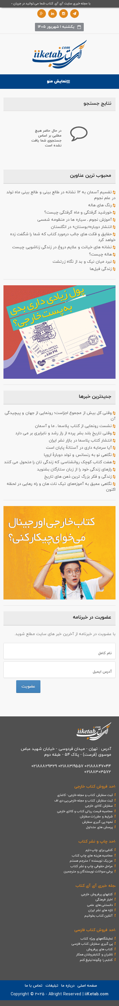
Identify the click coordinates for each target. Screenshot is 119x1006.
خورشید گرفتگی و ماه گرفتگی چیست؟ (78, 212)
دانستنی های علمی (99, 905)
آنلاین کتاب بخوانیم (98, 915)
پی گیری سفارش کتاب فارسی (92, 943)
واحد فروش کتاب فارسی (95, 930)
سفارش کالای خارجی (98, 805)
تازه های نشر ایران (100, 910)
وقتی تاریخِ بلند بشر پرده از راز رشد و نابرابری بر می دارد (64, 433)
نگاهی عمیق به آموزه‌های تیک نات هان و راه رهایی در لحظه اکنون (61, 486)
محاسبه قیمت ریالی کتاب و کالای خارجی (85, 811)
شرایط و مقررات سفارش (96, 816)
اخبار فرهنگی (104, 899)
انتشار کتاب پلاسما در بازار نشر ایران (81, 440)
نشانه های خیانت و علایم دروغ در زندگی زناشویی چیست (62, 247)
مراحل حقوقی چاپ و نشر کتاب (91, 866)
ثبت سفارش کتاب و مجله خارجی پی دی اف (83, 800)
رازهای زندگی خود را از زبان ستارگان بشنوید (75, 469)
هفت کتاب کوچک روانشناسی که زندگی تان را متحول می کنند (58, 462)
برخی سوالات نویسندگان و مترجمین (88, 871)
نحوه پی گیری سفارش (97, 822)
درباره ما (68, 985)
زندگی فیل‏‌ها (101, 269)
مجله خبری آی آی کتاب (96, 886)
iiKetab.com (96, 994)
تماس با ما (33, 985)
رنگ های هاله (100, 205)
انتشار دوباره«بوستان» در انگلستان (82, 227)
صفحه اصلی (87, 985)
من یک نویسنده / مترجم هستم (91, 860)
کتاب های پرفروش (99, 949)
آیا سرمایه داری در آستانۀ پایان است (79, 447)
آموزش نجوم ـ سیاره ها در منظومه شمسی (75, 219)
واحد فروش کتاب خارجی (95, 786)
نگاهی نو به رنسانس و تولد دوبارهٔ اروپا (78, 455)
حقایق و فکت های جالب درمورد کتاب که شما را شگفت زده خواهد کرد (62, 237)
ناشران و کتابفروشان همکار (94, 954)
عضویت (28, 686)
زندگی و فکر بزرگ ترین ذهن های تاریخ (78, 476)
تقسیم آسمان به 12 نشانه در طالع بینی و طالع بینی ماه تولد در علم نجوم (60, 195)
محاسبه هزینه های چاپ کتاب (92, 855)
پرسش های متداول (99, 827)
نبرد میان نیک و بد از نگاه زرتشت (83, 261)
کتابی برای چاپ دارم (99, 850)
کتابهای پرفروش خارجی (96, 894)
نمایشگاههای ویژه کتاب (96, 938)
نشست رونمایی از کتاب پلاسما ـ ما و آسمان (74, 426)
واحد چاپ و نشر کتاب (97, 841)
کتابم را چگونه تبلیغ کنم (96, 960)
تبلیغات (51, 985)
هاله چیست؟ (101, 254)
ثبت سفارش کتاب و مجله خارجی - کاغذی (85, 795)
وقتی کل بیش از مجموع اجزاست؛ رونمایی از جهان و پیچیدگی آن (60, 416)
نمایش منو (56, 81)
